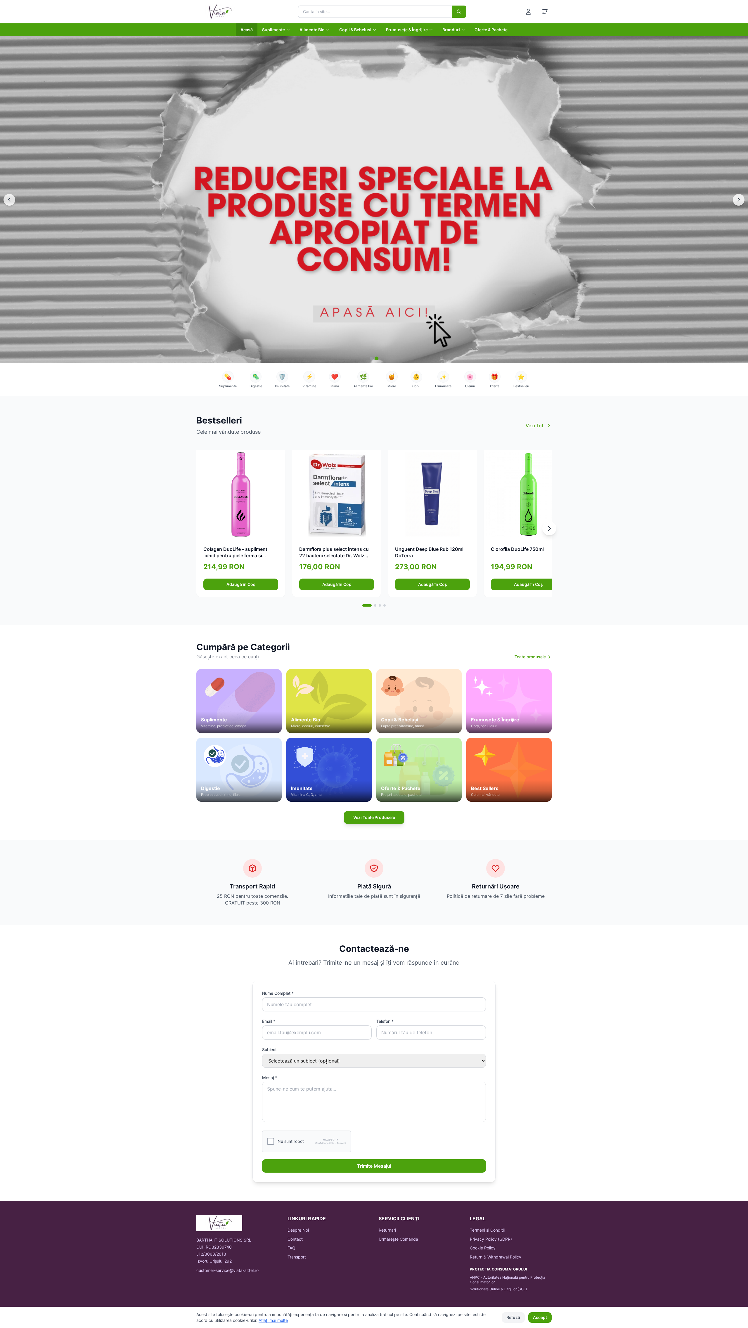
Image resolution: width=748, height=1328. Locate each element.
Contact (295, 1239)
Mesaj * (269, 1077)
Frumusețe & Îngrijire (407, 29)
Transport (297, 1256)
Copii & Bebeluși (355, 29)
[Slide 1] (371, 358)
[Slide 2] (376, 358)
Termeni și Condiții (487, 1230)
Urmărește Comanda (398, 1239)
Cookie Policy (483, 1247)
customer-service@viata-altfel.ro (227, 1270)
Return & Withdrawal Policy (495, 1256)
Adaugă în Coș (240, 584)
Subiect (269, 1049)
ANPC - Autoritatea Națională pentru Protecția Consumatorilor (507, 1279)
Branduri (451, 29)
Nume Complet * (278, 993)
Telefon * (385, 1021)
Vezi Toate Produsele (374, 817)
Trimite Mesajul (374, 1166)
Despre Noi (298, 1230)
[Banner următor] (738, 200)
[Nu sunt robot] (270, 1141)
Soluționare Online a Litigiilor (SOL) (498, 1289)
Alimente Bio (312, 29)
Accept (540, 1317)
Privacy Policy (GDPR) (491, 1239)
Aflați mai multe (273, 1320)
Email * (268, 1021)
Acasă (246, 29)
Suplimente (273, 29)
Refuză (513, 1317)
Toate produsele (530, 656)
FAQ (291, 1247)
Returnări (387, 1230)
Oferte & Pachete (491, 29)
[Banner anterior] (9, 200)
